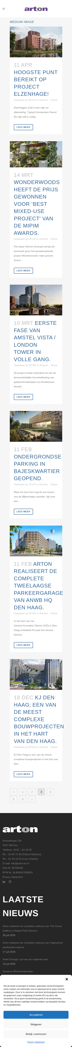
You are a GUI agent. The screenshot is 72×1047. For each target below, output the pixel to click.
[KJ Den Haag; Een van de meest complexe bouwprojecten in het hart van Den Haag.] (36, 674)
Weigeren (36, 1024)
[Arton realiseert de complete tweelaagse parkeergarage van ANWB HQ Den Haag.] (36, 541)
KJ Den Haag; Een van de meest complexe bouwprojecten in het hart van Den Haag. (39, 719)
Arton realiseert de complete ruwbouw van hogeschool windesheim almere (33, 945)
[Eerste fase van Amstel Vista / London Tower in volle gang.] (36, 300)
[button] (67, 979)
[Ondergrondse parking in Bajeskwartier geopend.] (36, 426)
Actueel (43, 100)
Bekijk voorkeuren (36, 1033)
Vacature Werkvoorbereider (18, 971)
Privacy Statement (36, 1042)
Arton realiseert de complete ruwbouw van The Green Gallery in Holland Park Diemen (32, 928)
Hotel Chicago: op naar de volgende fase (25, 959)
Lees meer (23, 127)
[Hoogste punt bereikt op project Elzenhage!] (36, 42)
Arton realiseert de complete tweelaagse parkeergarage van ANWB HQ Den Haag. (38, 585)
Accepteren (36, 1014)
